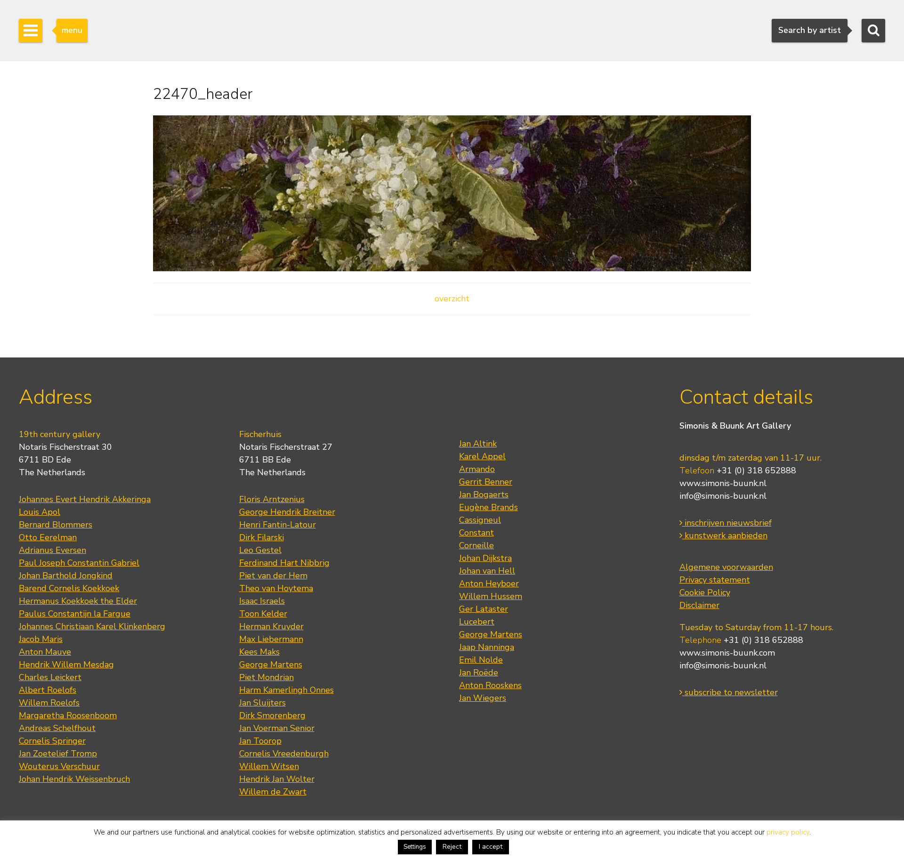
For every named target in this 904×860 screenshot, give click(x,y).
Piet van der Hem (273, 575)
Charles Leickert (50, 677)
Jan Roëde (478, 672)
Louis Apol (39, 512)
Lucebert (476, 621)
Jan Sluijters (262, 702)
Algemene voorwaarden (726, 567)
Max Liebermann (271, 639)
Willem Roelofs (49, 702)
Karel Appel (482, 456)
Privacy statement (714, 579)
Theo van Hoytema (276, 588)
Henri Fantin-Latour (277, 524)
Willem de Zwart (273, 791)
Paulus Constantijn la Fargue (74, 613)
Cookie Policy (704, 592)
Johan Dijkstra (485, 558)
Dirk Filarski (261, 537)
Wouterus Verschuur (59, 766)
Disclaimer (699, 605)
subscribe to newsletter (730, 692)
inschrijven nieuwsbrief (727, 522)
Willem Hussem (490, 596)
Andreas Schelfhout (57, 728)
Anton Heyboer (489, 583)
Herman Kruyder (271, 626)
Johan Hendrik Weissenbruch (74, 779)
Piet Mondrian (266, 677)
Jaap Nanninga (486, 647)
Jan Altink (478, 443)
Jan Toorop (260, 740)
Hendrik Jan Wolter (277, 779)
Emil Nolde (481, 659)
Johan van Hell (487, 570)
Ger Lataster (483, 609)
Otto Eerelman (48, 537)
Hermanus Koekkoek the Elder (78, 601)
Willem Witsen (269, 766)
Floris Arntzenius (272, 499)
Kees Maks (259, 651)
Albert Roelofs (47, 690)
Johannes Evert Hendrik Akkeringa (85, 499)
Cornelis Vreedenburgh (284, 753)
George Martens (270, 664)
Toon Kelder (263, 613)
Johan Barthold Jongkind (66, 575)
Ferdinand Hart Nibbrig (284, 562)
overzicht (452, 298)
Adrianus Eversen (52, 550)
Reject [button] (452, 846)
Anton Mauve (45, 651)
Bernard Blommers (55, 524)
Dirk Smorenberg (272, 715)
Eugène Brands (488, 507)
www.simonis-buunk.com (727, 652)
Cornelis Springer (52, 740)
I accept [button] (490, 846)
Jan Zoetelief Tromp (58, 753)
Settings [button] (415, 847)
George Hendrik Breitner (287, 512)
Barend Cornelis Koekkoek (69, 588)
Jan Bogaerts (483, 494)
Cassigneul (480, 520)
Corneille (476, 545)
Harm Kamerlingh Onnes (286, 690)
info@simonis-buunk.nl (723, 496)
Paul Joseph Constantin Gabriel (79, 562)
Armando (477, 469)
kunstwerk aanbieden (724, 535)
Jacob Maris (41, 639)
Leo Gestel (260, 550)
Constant (476, 532)
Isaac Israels (262, 601)
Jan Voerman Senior (277, 728)
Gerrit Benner (485, 481)
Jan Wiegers (482, 698)
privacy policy (788, 832)
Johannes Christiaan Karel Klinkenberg (92, 626)
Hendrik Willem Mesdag (66, 664)
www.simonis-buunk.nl (723, 483)
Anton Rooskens (490, 685)
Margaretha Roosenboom (68, 715)
